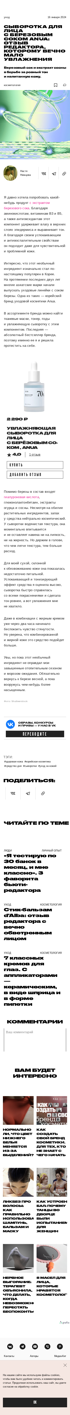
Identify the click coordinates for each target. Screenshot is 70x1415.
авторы (34, 1356)
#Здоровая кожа (13, 761)
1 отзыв (34, 454)
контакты (9, 1356)
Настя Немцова (25, 173)
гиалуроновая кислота (21, 497)
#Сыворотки (30, 766)
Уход (7, 17)
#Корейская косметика (37, 761)
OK (35, 1402)
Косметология (12, 85)
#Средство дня (13, 766)
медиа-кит (60, 1356)
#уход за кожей (47, 766)
